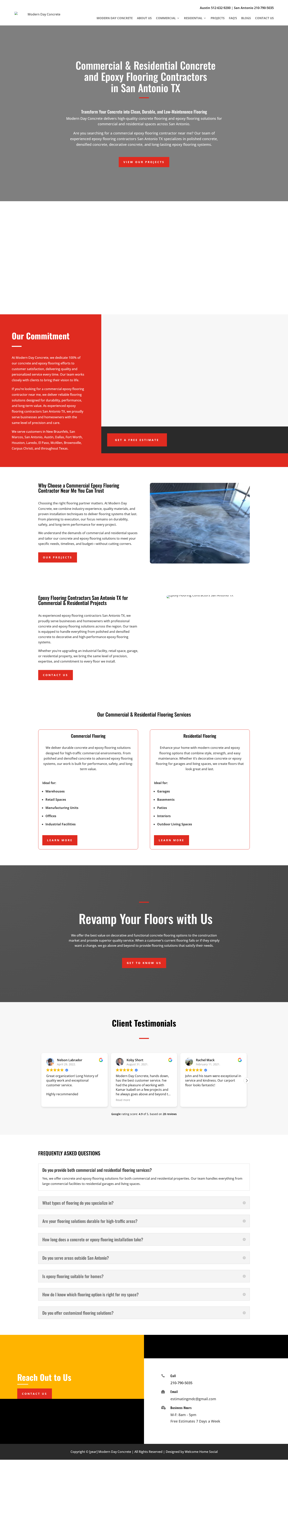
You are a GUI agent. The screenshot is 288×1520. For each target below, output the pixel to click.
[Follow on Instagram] (222, 1346)
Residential (193, 18)
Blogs (246, 18)
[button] (247, 1081)
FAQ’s (233, 18)
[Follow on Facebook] (210, 1346)
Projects (218, 18)
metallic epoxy (151, 290)
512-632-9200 (221, 8)
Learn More (60, 840)
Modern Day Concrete (115, 18)
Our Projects (57, 557)
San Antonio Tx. (128, 296)
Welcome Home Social (201, 1452)
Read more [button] (123, 1100)
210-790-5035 (264, 8)
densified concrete (140, 250)
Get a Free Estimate (137, 440)
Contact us (55, 675)
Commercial (166, 18)
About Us (144, 18)
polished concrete (59, 250)
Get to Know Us (144, 963)
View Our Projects (144, 162)
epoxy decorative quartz (69, 290)
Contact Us (264, 18)
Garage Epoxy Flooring (226, 250)
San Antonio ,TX (207, 255)
